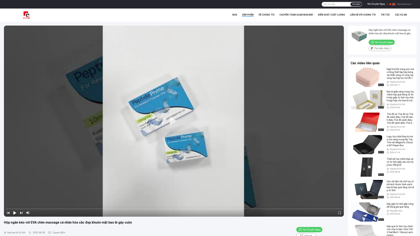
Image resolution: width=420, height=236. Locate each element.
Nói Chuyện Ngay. (376, 4)
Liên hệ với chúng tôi (363, 14)
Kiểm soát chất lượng (331, 14)
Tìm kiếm (356, 4)
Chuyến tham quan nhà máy (296, 14)
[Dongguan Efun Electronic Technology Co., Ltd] (26, 15)
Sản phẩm (248, 14)
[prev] (8, 212)
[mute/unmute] (28, 212)
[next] (21, 212)
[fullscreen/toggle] (339, 212)
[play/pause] (14, 212)
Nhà (234, 14)
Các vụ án (401, 14)
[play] (174, 121)
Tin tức (385, 14)
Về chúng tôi (266, 14)
